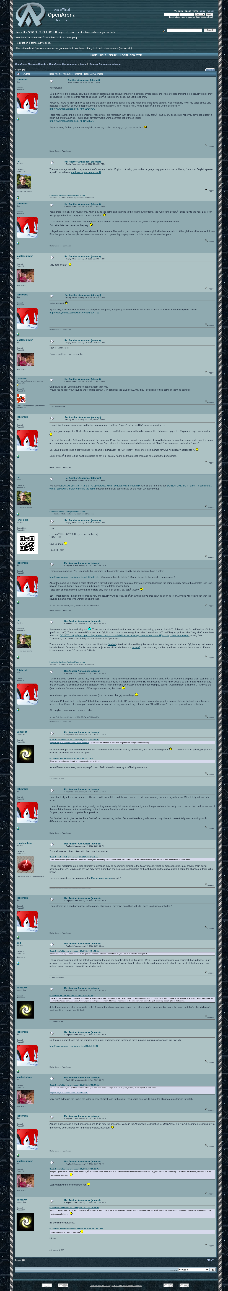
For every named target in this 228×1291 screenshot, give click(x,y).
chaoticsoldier (24, 843)
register (210, 11)
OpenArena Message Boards (30, 64)
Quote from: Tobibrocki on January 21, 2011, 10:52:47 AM (74, 1085)
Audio (83, 64)
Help (103, 55)
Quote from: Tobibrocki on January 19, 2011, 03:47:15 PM (74, 740)
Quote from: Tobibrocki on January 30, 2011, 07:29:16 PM (74, 1169)
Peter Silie (22, 520)
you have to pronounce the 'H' (86, 172)
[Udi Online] (18, 199)
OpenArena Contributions (63, 64)
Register (136, 55)
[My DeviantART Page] (18, 120)
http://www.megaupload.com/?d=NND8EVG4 (72, 121)
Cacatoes (22, 378)
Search (113, 55)
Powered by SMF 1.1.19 (100, 1286)
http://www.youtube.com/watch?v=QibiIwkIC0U (74, 1046)
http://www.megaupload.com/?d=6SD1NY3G (72, 108)
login (201, 11)
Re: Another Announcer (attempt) (82, 161)
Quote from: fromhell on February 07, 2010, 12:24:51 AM (74, 857)
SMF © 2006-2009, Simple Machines (127, 1286)
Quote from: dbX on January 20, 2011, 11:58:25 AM (71, 995)
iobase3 (136, 647)
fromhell (112, 644)
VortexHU (22, 732)
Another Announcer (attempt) (105, 64)
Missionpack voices (101, 878)
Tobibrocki (22, 79)
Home (93, 55)
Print (210, 70)
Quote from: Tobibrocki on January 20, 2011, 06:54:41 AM (74, 951)
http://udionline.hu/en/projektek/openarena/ (67, 195)
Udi (18, 161)
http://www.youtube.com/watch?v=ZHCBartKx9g (74, 577)
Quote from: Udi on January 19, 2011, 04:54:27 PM (71, 758)
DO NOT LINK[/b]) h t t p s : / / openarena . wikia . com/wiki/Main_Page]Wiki (101, 485)
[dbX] (18, 964)
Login (124, 55)
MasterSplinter (25, 256)
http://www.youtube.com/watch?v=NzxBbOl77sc (74, 312)
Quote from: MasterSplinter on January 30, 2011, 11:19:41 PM (76, 1228)
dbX (19, 943)
